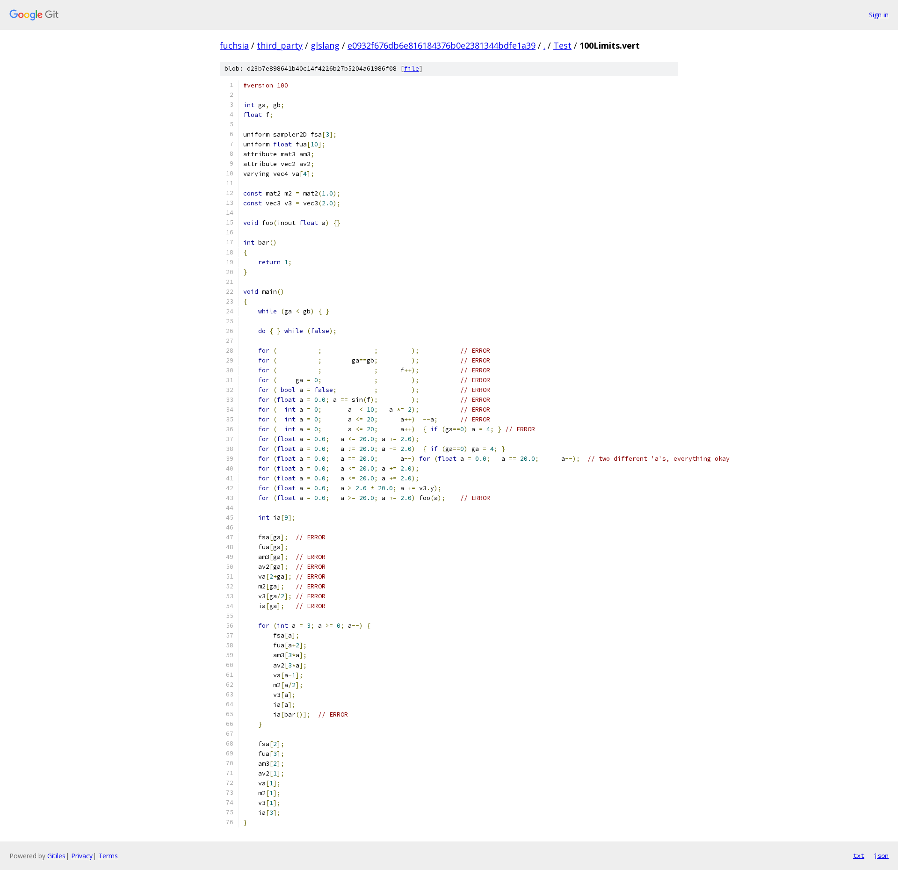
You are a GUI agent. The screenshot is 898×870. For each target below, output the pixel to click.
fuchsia (234, 45)
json (881, 855)
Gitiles (56, 855)
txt (858, 855)
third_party (280, 45)
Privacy (82, 855)
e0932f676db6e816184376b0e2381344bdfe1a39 (442, 45)
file (411, 68)
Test (562, 45)
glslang (325, 45)
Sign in (879, 14)
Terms (108, 855)
